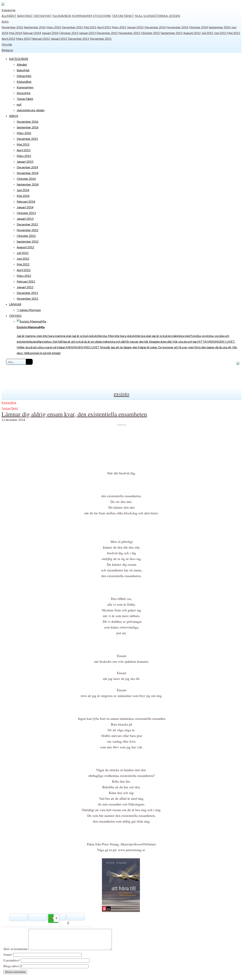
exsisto (121, 393)
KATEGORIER (18, 59)
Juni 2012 (220, 33)
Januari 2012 (58, 38)
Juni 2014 (23, 190)
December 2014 (155, 27)
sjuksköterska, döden (161, 16)
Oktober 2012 (150, 33)
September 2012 (171, 33)
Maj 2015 (90, 27)
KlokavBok (62, 16)
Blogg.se (7, 50)
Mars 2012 (23, 38)
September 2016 (35, 27)
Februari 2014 (32, 33)
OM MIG (15, 315)
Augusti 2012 (192, 33)
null (139, 16)
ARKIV (13, 116)
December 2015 (72, 27)
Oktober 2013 (68, 33)
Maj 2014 (15, 33)
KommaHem (82, 16)
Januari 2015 (135, 27)
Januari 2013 (87, 33)
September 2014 (219, 27)
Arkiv (5, 21)
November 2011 (101, 38)
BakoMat (25, 16)
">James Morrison (29, 310)
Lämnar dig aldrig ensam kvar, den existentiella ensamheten (74, 414)
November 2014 (177, 27)
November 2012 (129, 33)
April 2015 (104, 27)
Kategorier (9, 10)
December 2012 (107, 33)
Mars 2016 (54, 27)
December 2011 (78, 38)
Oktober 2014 (198, 27)
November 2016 (12, 27)
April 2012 (8, 38)
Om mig (7, 44)
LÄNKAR (15, 304)
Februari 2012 (40, 38)
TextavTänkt (123, 16)
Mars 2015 (119, 27)
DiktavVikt (43, 16)
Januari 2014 (50, 33)
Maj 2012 (233, 33)
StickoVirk (102, 16)
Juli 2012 (207, 33)
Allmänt (9, 16)
